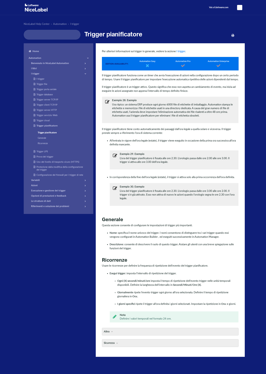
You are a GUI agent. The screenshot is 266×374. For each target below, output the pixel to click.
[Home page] (36, 8)
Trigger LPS (42, 151)
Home (35, 51)
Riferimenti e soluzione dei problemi (50, 206)
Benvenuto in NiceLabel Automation (50, 63)
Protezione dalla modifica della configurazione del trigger (59, 168)
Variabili (35, 180)
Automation (60, 24)
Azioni (34, 185)
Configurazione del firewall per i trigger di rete (59, 175)
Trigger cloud (43, 120)
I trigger (74, 24)
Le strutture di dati (41, 201)
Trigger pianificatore (47, 126)
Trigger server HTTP (46, 110)
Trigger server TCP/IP (47, 100)
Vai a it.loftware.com (218, 7)
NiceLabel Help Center (37, 24)
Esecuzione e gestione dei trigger (48, 191)
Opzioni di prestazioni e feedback (48, 196)
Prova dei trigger (44, 157)
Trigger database (44, 94)
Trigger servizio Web (46, 115)
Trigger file (41, 84)
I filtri (34, 68)
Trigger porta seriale (46, 89)
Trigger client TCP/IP (46, 105)
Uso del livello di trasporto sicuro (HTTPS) (57, 162)
